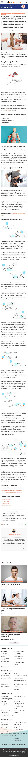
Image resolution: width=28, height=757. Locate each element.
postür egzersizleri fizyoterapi (9, 520)
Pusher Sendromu (18, 700)
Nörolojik (11, 631)
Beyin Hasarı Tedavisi (19, 651)
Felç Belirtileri (4, 660)
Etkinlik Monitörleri (18, 740)
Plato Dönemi (4, 683)
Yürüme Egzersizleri (5, 666)
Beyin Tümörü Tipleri (6, 678)
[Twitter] (22, 524)
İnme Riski (16, 683)
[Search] (25, 2)
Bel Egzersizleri (5, 503)
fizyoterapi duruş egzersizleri (9, 516)
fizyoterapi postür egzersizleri (9, 518)
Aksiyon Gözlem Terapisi (20, 680)
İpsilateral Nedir (4, 712)
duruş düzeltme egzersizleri (8, 515)
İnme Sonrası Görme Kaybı (20, 675)
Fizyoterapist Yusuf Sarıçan (14, 30)
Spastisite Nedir (5, 714)
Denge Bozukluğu (5, 661)
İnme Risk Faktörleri (5, 658)
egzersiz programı (20, 515)
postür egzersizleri (22, 518)
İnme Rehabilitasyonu (19, 658)
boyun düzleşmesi (7, 110)
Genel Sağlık (5, 605)
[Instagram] (23, 548)
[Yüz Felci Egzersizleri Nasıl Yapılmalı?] (14, 624)
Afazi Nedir (3, 701)
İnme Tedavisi (17, 653)
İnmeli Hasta (4, 653)
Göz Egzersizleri (17, 673)
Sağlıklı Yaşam (21, 605)
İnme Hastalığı (4, 731)
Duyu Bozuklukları (5, 686)
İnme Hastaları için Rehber (7, 733)
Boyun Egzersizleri (6, 499)
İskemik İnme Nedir (18, 656)
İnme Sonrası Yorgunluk (6, 677)
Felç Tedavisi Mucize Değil (20, 722)
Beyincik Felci (17, 701)
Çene (8, 581)
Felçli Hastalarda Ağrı (6, 673)
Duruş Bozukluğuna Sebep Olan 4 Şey (13, 610)
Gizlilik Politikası (23, 753)
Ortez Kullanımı (17, 677)
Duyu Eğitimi (4, 705)
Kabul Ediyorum (14, 755)
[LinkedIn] (25, 548)
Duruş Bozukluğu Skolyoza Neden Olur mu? (12, 490)
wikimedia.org (16, 88)
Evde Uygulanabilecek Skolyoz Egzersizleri (12, 492)
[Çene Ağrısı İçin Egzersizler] (14, 574)
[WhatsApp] (25, 524)
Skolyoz (3, 14)
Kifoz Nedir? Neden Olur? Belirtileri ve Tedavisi (13, 488)
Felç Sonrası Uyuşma (6, 675)
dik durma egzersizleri (13, 511)
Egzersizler (8, 13)
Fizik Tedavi (15, 13)
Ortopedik (21, 13)
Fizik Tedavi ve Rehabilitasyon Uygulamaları (17, 726)
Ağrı (3, 13)
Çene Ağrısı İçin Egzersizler (10, 584)
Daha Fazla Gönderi (14, 535)
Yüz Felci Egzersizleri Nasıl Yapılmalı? (10, 636)
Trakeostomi (17, 660)
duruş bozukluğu (17, 513)
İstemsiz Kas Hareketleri (7, 715)
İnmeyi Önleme (4, 696)
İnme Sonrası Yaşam (6, 729)
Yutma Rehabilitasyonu (6, 698)
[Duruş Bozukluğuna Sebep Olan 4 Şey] (14, 598)
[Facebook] (19, 524)
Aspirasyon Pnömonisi (19, 678)
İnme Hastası (4, 703)
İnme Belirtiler (17, 655)
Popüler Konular (13, 605)
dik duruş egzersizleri (7, 513)
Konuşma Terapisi (5, 710)
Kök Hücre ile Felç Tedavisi (7, 700)
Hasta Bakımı (4, 651)
